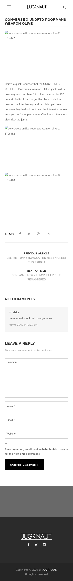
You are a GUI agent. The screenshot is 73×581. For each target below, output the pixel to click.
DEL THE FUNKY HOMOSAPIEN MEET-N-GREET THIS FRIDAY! (36, 260)
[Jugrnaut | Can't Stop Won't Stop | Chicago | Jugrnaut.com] (36, 7)
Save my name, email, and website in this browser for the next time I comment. (36, 451)
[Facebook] (29, 545)
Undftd (18, 99)
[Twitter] (37, 545)
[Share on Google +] (38, 234)
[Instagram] (44, 545)
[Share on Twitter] (28, 234)
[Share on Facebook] (20, 234)
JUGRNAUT (49, 569)
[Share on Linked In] (48, 234)
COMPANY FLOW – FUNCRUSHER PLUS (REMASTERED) (37, 277)
